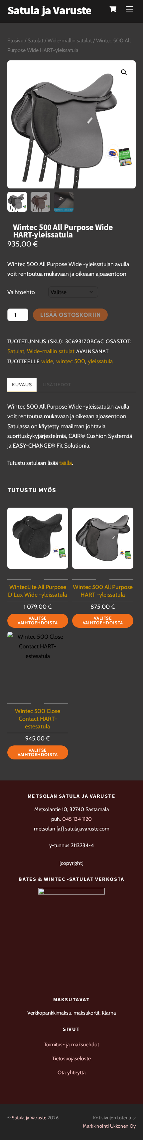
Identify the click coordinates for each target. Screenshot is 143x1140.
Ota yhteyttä (72, 1072)
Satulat (35, 40)
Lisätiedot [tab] (57, 385)
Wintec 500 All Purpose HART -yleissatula (103, 590)
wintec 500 (70, 361)
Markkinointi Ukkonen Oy (109, 1126)
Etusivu (15, 40)
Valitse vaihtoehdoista (38, 620)
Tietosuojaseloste (71, 1058)
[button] (124, 72)
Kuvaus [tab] (22, 385)
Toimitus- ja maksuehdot (71, 1044)
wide (47, 361)
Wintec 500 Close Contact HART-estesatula (37, 718)
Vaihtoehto (21, 292)
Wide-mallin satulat (70, 40)
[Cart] (112, 9)
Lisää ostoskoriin (70, 314)
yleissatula (100, 361)
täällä (65, 462)
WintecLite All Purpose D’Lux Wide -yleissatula (37, 590)
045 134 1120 (77, 819)
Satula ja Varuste (29, 1118)
